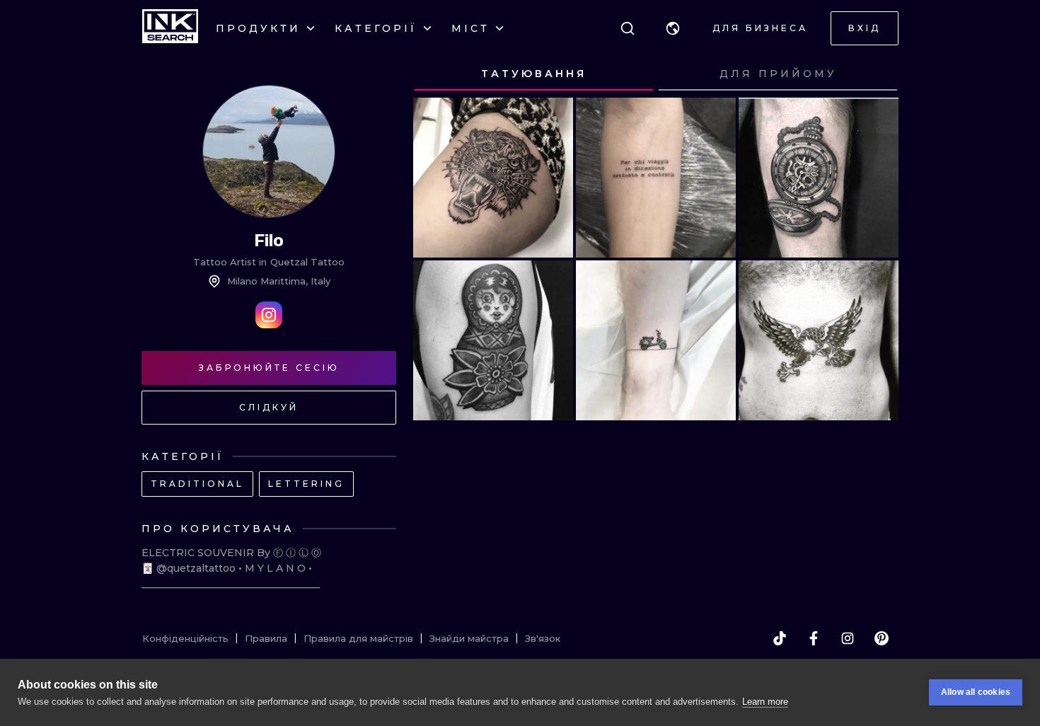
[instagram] (848, 638)
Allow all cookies (975, 692)
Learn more (765, 701)
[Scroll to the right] (874, 74)
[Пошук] (628, 28)
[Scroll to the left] (437, 74)
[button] (673, 28)
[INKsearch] (170, 28)
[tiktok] (780, 638)
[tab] (534, 74)
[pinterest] (882, 638)
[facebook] (814, 638)
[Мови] (673, 28)
